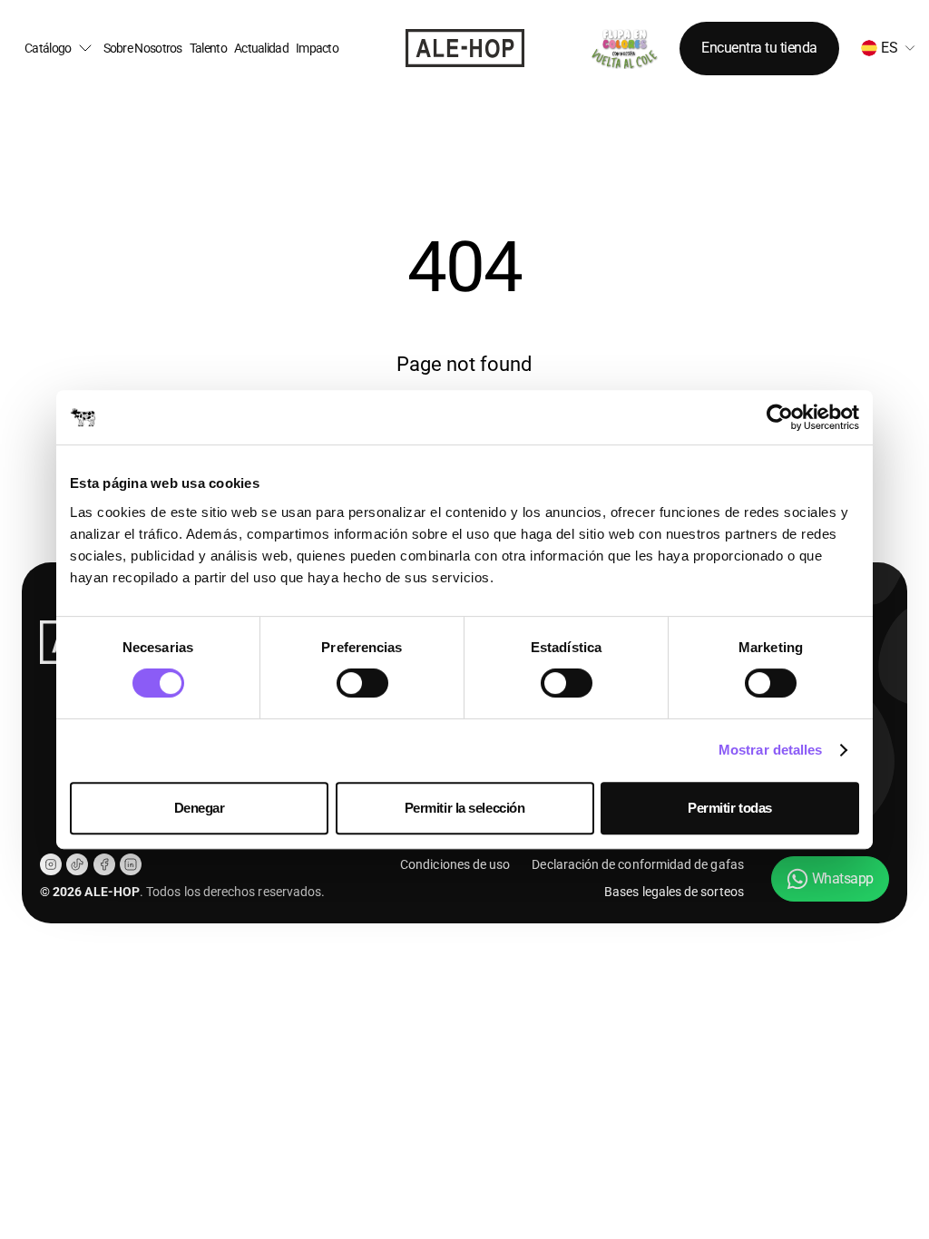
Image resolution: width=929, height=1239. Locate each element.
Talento (208, 48)
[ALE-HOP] (465, 48)
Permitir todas (730, 807)
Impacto (317, 48)
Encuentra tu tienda (759, 47)
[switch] (362, 683)
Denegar (199, 807)
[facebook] (104, 864)
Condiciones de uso (455, 864)
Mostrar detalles (771, 749)
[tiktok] (77, 864)
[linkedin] (131, 864)
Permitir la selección (465, 807)
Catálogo (47, 48)
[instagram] (51, 864)
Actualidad (261, 48)
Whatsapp (843, 878)
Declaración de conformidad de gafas (637, 864)
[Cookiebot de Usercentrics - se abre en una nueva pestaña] (779, 417)
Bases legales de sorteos (674, 891)
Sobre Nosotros (142, 48)
